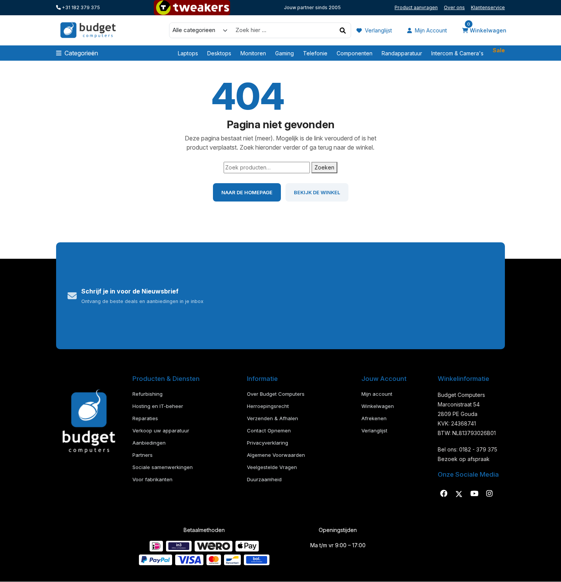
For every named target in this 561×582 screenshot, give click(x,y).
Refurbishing (147, 394)
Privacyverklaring (267, 443)
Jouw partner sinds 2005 (312, 7)
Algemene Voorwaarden (276, 455)
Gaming (284, 53)
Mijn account (430, 30)
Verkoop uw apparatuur (160, 430)
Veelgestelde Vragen (272, 467)
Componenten (354, 53)
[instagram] (489, 494)
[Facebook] (443, 494)
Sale (499, 51)
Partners (142, 455)
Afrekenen (374, 418)
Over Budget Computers (276, 394)
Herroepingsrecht (268, 406)
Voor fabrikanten (152, 479)
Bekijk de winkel (317, 192)
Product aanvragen (416, 7)
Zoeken (324, 167)
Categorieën (81, 53)
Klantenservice (488, 7)
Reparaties (145, 418)
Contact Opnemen (269, 430)
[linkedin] (474, 494)
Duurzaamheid (264, 479)
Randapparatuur (402, 53)
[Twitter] (458, 494)
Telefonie (315, 53)
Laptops (188, 53)
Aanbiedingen (149, 443)
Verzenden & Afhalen (272, 418)
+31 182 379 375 (80, 7)
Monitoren (253, 53)
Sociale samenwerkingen (162, 467)
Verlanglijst (377, 30)
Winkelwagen (486, 30)
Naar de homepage (246, 192)
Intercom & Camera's (457, 53)
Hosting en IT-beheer (157, 406)
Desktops (219, 53)
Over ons (454, 7)
